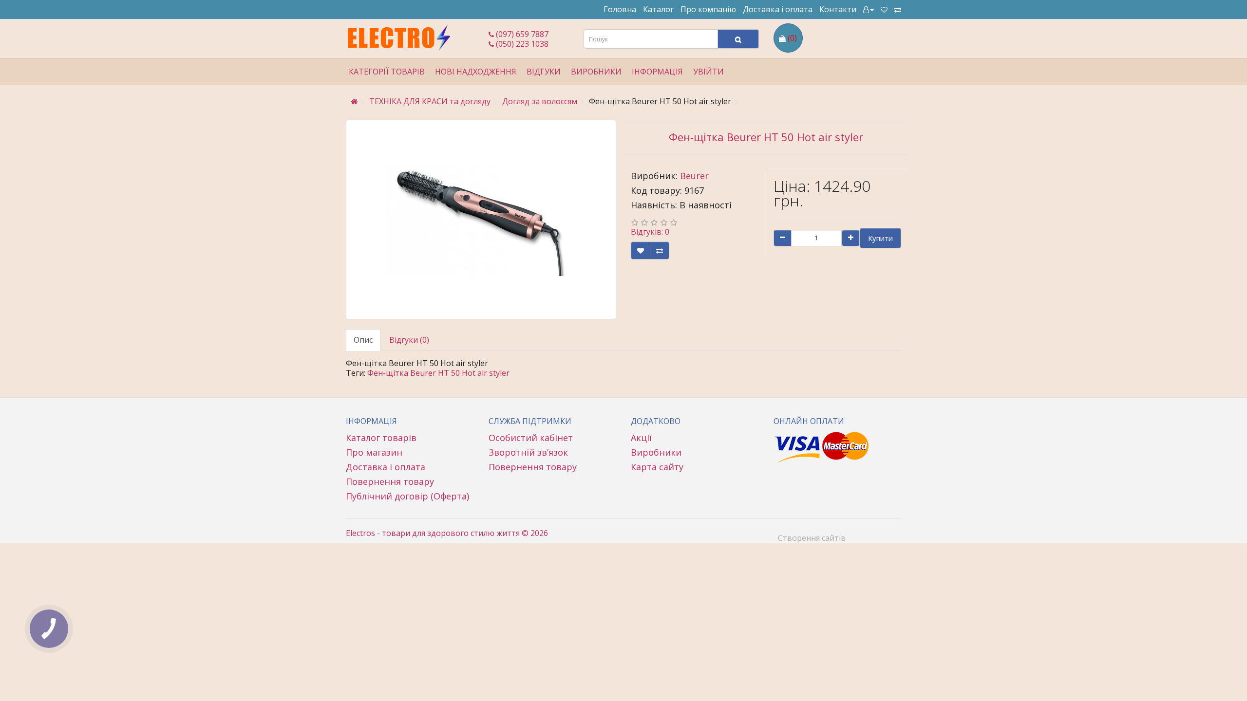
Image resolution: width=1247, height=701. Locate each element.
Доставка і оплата (777, 9)
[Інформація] (868, 9)
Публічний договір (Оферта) (407, 496)
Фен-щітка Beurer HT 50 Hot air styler (438, 373)
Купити (880, 238)
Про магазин (374, 452)
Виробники (656, 452)
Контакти (837, 9)
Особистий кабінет (531, 437)
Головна (620, 9)
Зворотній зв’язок (528, 452)
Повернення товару (390, 481)
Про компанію (708, 9)
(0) (792, 38)
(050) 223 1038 (521, 43)
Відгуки (544, 71)
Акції (641, 437)
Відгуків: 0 (650, 231)
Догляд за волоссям (539, 101)
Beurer (694, 176)
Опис (363, 339)
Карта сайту (657, 467)
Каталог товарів (381, 437)
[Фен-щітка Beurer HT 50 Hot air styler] (481, 219)
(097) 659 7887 (521, 34)
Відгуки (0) (409, 339)
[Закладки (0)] (884, 9)
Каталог (658, 9)
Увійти (708, 71)
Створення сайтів (812, 538)
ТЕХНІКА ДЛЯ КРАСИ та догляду (430, 101)
